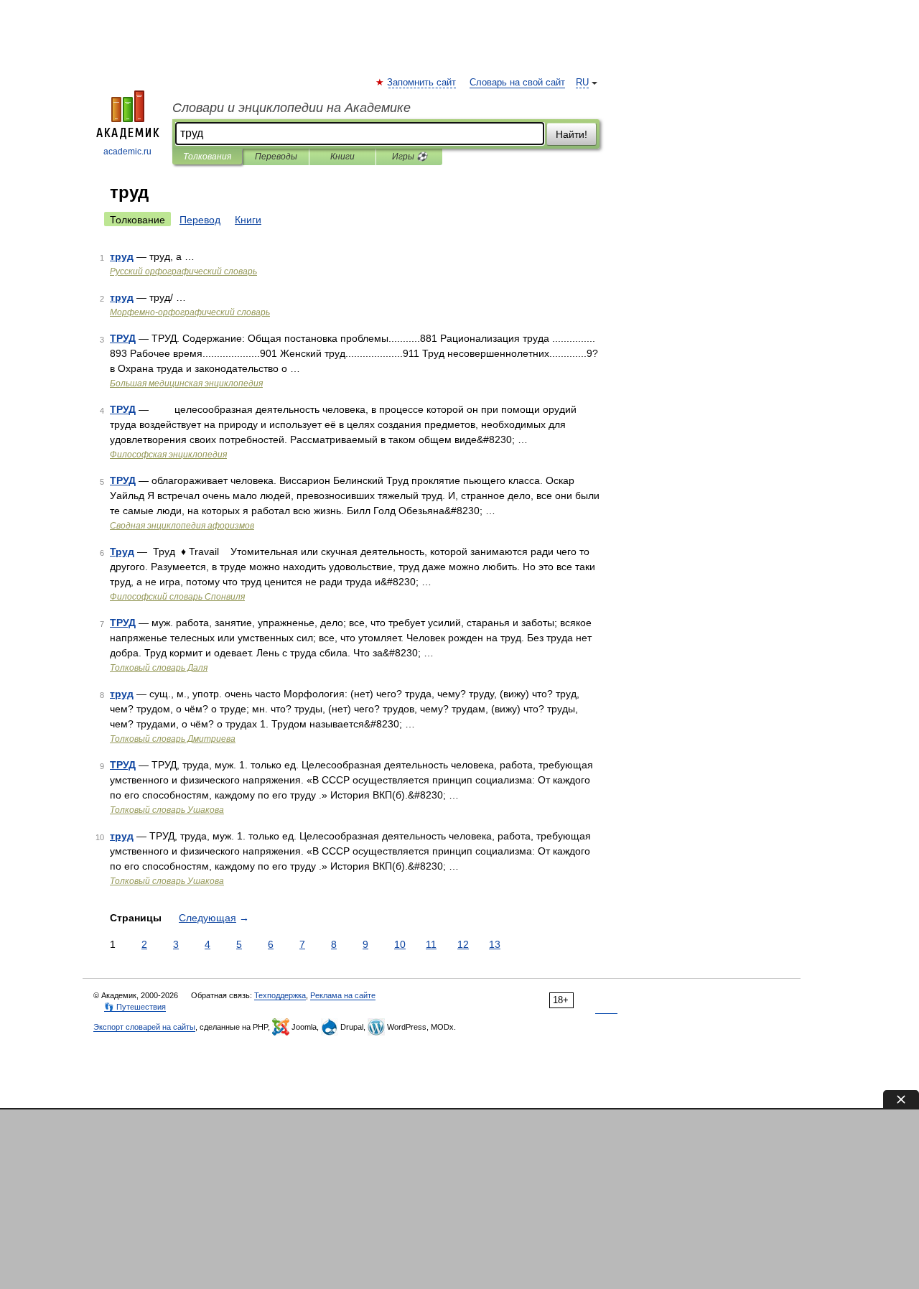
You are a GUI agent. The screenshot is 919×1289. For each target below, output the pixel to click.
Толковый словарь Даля (158, 668)
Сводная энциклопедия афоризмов (182, 526)
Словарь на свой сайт (517, 83)
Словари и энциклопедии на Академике (291, 108)
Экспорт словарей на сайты (144, 1027)
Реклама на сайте (342, 995)
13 (494, 944)
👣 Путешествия (135, 1006)
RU (582, 83)
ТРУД (123, 338)
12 (463, 944)
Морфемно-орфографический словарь (190, 312)
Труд (122, 551)
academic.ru (127, 151)
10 (400, 944)
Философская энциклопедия (168, 455)
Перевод (199, 219)
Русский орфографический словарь (183, 271)
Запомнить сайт (422, 83)
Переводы (276, 157)
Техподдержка (280, 995)
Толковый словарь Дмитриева (172, 739)
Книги (342, 157)
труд (122, 256)
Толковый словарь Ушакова (167, 810)
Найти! (571, 134)
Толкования (207, 157)
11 (431, 944)
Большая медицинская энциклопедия (186, 383)
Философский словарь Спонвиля (177, 597)
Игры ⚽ (409, 157)
